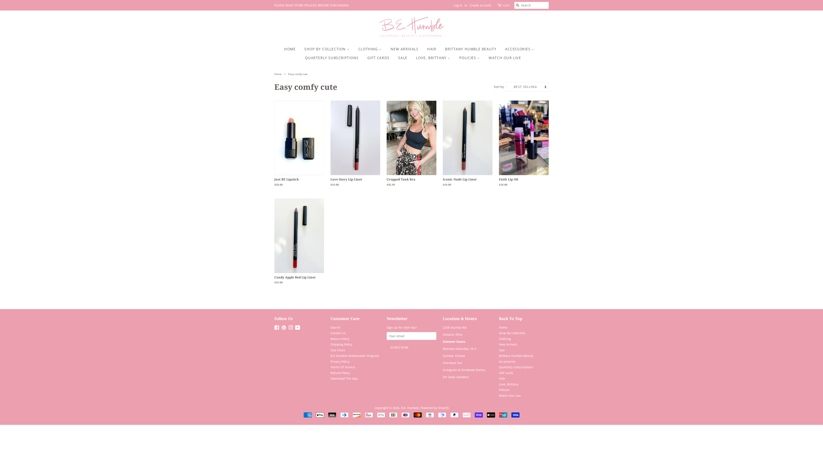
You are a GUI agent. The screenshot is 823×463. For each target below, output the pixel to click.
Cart (506, 5)
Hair (431, 49)
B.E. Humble (410, 408)
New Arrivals (404, 49)
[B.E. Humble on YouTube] (297, 328)
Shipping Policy (341, 344)
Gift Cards (378, 58)
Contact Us (338, 333)
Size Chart (337, 350)
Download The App (344, 378)
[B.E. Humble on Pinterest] (283, 328)
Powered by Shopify (435, 408)
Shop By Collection (325, 49)
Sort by (499, 87)
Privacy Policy (340, 361)
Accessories (518, 49)
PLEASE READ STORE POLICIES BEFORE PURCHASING (311, 5)
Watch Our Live (505, 58)
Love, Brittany (432, 58)
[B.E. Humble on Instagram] (290, 328)
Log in (458, 5)
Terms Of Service (342, 367)
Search (335, 327)
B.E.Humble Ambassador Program (354, 356)
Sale (402, 58)
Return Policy (339, 339)
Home (290, 49)
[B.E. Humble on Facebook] (276, 328)
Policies (468, 58)
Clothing (368, 49)
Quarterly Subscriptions (332, 58)
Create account (480, 5)
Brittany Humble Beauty (470, 49)
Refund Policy (340, 373)
